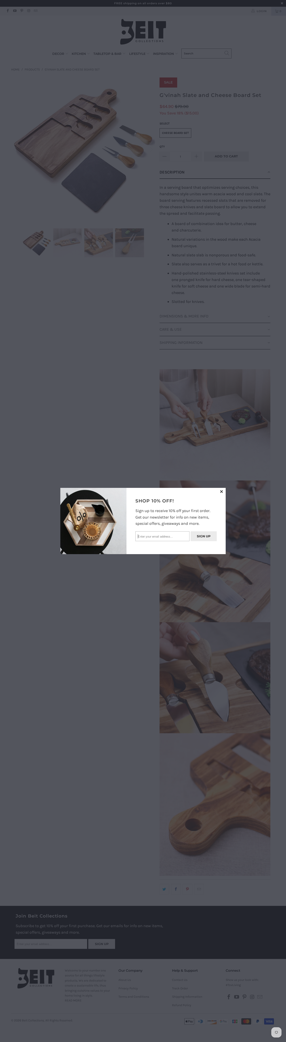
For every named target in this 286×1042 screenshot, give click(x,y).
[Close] (222, 492)
